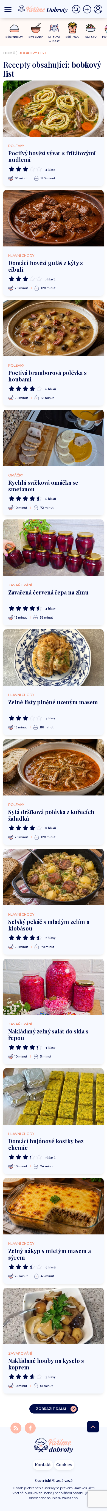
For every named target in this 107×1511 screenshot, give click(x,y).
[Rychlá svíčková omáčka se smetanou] (53, 438)
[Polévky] (36, 28)
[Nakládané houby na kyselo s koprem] (53, 1316)
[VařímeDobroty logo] (42, 9)
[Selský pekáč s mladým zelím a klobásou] (53, 877)
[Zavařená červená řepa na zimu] (53, 547)
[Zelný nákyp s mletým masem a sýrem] (53, 1206)
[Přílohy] (72, 27)
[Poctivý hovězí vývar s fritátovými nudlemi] (53, 109)
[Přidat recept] (88, 9)
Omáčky (15, 475)
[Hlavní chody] (54, 28)
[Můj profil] (98, 9)
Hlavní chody (21, 256)
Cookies (64, 1464)
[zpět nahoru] (93, 1426)
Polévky (16, 146)
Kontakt (43, 1464)
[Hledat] (77, 9)
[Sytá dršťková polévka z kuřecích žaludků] (53, 767)
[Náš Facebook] (30, 1427)
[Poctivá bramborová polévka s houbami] (53, 328)
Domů (9, 53)
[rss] (16, 1427)
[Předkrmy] (14, 28)
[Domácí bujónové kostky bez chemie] (53, 1096)
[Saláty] (90, 28)
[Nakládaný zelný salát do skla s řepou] (53, 987)
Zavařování (20, 585)
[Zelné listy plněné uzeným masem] (53, 657)
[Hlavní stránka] (53, 1446)
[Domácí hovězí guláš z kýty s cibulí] (53, 218)
